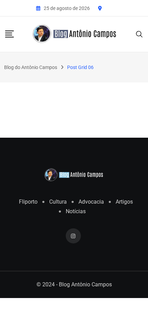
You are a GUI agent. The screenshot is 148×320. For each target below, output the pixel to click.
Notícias (76, 211)
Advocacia (91, 201)
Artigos (124, 201)
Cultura (58, 201)
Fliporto (28, 201)
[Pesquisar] (139, 33)
